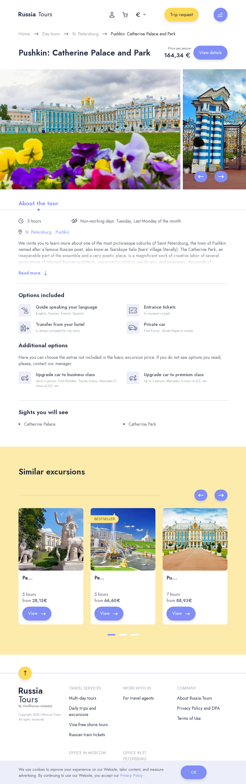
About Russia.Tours (194, 698)
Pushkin (62, 232)
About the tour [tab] (38, 203)
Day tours (51, 34)
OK (193, 772)
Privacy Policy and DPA (198, 708)
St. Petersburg (85, 34)
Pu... (171, 577)
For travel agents (138, 698)
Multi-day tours (82, 698)
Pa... (27, 577)
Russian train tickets (87, 735)
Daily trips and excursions (82, 711)
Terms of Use (189, 718)
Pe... (99, 577)
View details (210, 53)
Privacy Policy (131, 775)
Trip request (181, 15)
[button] (141, 14)
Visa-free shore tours (88, 725)
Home (24, 34)
